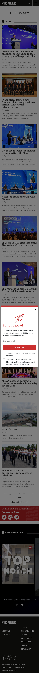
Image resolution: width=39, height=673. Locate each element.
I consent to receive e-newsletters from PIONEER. (20, 354)
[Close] (35, 309)
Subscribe (19, 347)
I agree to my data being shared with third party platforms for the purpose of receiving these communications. (20, 361)
